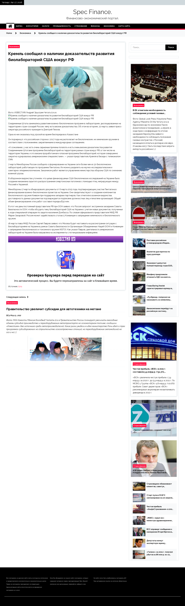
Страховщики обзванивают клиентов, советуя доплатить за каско (159, 485)
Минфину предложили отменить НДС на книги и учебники (158, 275)
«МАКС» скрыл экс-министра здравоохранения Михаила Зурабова (160, 519)
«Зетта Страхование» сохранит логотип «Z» (152, 431)
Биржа (19, 26)
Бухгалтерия (32, 26)
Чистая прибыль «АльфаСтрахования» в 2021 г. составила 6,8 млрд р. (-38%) (160, 508)
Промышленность (62, 26)
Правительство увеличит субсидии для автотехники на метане (53, 309)
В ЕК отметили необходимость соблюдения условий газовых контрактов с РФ (149, 112)
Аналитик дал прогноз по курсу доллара (158, 253)
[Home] (10, 26)
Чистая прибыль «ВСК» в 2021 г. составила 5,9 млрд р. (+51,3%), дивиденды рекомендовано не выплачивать (149, 370)
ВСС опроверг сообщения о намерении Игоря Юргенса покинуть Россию (159, 530)
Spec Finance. (92, 11)
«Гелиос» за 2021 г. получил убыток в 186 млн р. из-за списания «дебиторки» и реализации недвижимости (160, 553)
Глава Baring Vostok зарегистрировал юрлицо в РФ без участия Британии (159, 287)
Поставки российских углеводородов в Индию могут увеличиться (158, 241)
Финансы (95, 26)
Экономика (109, 26)
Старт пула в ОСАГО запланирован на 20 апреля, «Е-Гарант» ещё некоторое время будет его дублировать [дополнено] (160, 496)
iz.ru (20, 286)
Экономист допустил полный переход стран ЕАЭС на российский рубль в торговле (160, 264)
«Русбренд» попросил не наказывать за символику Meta (158, 298)
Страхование (80, 26)
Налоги (45, 26)
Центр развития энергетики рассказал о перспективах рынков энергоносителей (152, 188)
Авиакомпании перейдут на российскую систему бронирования (160, 310)
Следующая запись (16, 297)
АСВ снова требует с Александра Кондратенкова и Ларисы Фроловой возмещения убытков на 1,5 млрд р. (149, 471)
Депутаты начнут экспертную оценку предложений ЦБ (156, 542)
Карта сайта (124, 26)
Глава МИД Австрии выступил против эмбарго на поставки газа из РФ (150, 228)
